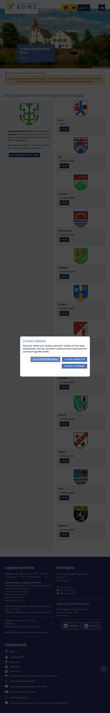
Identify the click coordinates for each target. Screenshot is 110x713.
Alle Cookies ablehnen (45, 359)
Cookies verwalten (74, 359)
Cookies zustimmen (74, 366)
